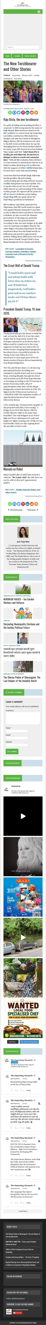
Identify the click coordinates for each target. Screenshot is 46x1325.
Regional (27, 596)
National (19, 596)
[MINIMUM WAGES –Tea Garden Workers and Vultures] (23, 592)
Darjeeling (16, 75)
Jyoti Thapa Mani (16, 108)
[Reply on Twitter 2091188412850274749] (12, 1128)
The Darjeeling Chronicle (22, 1075)
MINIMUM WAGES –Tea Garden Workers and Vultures (18, 601)
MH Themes (33, 1323)
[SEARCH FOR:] (23, 47)
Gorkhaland (7, 78)
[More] (36, 113)
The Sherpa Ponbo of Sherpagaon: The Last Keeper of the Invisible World (21, 679)
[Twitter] (19, 113)
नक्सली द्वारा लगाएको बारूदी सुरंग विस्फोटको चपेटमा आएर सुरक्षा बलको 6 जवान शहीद (21, 652)
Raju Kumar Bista (11, 130)
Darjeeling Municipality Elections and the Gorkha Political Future (21, 625)
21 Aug (24, 1188)
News (18, 645)
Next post (31, 510)
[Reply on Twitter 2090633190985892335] (12, 1203)
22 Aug (24, 1103)
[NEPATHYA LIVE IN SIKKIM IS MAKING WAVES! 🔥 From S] (23, 897)
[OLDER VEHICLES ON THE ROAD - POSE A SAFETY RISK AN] (23, 937)
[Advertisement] (23, 30)
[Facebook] (14, 113)
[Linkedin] (27, 113)
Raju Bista (18, 78)
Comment (10, 710)
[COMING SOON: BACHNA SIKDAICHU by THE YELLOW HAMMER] (23, 816)
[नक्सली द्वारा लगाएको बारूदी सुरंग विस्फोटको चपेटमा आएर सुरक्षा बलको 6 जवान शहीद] (23, 642)
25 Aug (24, 1078)
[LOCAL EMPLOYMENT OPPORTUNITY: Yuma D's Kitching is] (23, 1018)
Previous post (16, 510)
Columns (17, 56)
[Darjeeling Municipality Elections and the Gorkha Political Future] (23, 617)
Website (9, 742)
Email (8, 735)
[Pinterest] (23, 113)
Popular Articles (17, 674)
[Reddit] (32, 113)
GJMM (29, 168)
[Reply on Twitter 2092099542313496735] (12, 1090)
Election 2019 (27, 75)
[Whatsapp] (10, 113)
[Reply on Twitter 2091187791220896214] (12, 1175)
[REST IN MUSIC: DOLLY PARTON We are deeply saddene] (23, 856)
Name (8, 728)
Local (12, 596)
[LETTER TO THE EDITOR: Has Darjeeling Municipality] (23, 978)
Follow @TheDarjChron (15, 1298)
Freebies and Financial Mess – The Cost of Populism (22, 1257)
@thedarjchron (15, 1078)
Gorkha (36, 75)
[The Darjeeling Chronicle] (23, 4)
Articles (6, 596)
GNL (22, 168)
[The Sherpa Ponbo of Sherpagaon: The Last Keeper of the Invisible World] (23, 670)
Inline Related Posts (37, 260)
